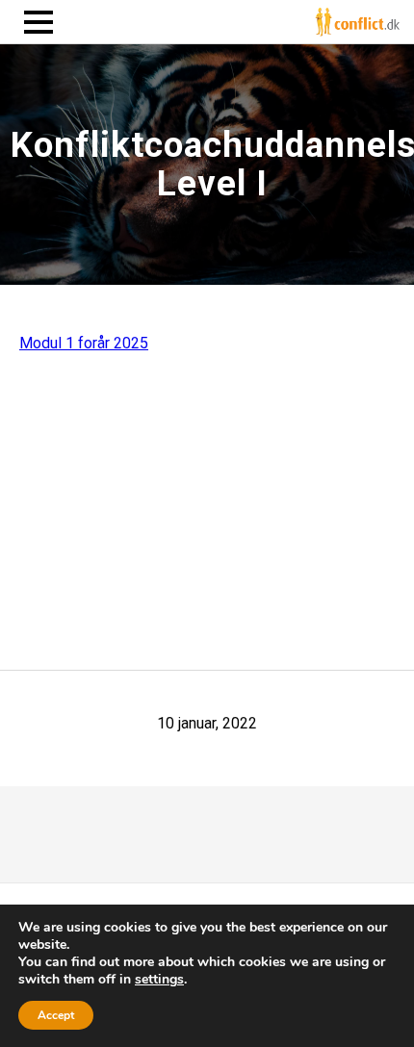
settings (159, 979)
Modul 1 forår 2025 (83, 343)
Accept (56, 1015)
